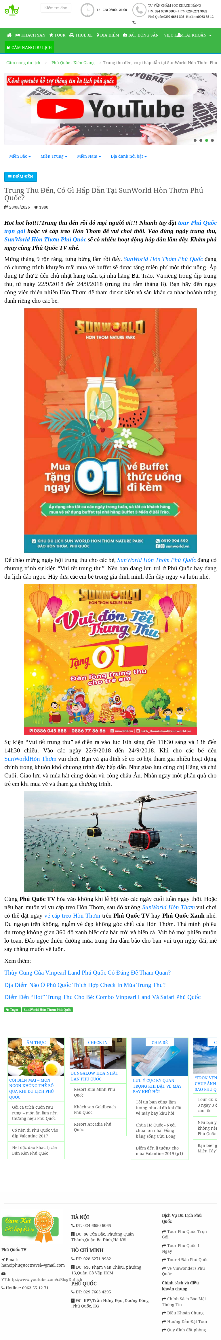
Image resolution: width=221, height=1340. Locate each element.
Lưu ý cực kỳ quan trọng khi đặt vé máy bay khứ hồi (157, 1086)
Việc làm (173, 35)
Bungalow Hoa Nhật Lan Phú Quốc (94, 1076)
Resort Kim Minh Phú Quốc (94, 1092)
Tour (59, 35)
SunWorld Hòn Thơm (168, 907)
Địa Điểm (109, 35)
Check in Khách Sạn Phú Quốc (98, 1043)
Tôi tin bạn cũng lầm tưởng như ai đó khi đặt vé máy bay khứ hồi (159, 1107)
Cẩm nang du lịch (31, 47)
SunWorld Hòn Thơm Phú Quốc (156, 559)
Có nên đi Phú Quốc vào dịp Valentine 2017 (35, 1133)
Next (209, 1110)
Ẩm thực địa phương (36, 1043)
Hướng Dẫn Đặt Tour (187, 1321)
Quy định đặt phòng (186, 1330)
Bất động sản (143, 35)
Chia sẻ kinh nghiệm (159, 1043)
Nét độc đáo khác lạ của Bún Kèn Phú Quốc (34, 1150)
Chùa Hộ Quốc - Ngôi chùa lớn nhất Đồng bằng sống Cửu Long (156, 1130)
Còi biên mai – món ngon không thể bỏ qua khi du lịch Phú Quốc (31, 1088)
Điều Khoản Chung (185, 1313)
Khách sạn (32, 35)
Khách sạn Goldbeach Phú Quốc (95, 1109)
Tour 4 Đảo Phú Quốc (187, 1259)
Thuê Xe (83, 35)
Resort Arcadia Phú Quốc (92, 1127)
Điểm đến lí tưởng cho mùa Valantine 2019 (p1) (159, 1150)
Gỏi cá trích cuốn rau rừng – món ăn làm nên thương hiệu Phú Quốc (35, 1112)
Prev (14, 1110)
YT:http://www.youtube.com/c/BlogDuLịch (41, 1279)
